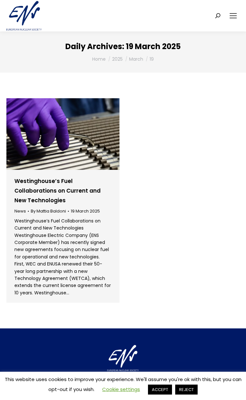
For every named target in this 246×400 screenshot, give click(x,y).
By (48, 211)
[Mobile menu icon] (233, 15)
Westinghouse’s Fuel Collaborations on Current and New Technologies (57, 190)
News (20, 211)
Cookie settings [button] (121, 389)
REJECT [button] (186, 390)
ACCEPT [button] (160, 390)
